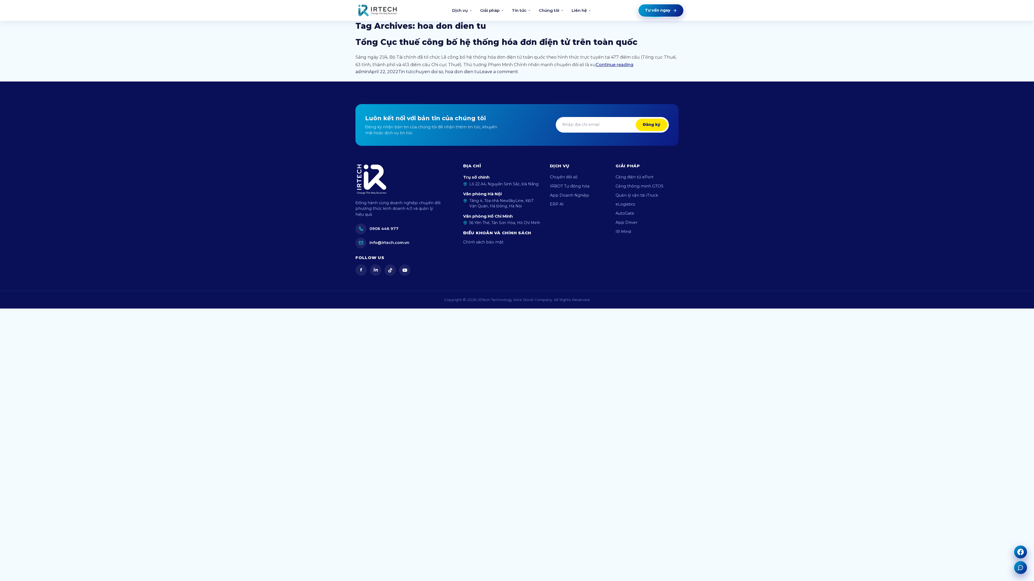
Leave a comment (499, 71)
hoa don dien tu (462, 71)
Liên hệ (579, 10)
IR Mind (623, 231)
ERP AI (557, 204)
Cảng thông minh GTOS (639, 186)
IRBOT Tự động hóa (569, 186)
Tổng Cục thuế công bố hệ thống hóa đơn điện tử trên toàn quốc (496, 42)
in (375, 269)
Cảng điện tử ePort (635, 177)
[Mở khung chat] (1020, 567)
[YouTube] (404, 270)
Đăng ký (651, 124)
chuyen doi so (428, 71)
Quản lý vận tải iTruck (637, 195)
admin (362, 71)
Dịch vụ (460, 10)
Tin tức (519, 10)
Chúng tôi (549, 10)
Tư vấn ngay (657, 10)
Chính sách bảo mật (483, 242)
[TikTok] (390, 270)
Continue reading (614, 64)
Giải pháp (489, 10)
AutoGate (625, 213)
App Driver (626, 222)
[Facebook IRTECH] (1020, 551)
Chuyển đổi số (563, 177)
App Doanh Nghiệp (569, 195)
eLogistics (625, 204)
